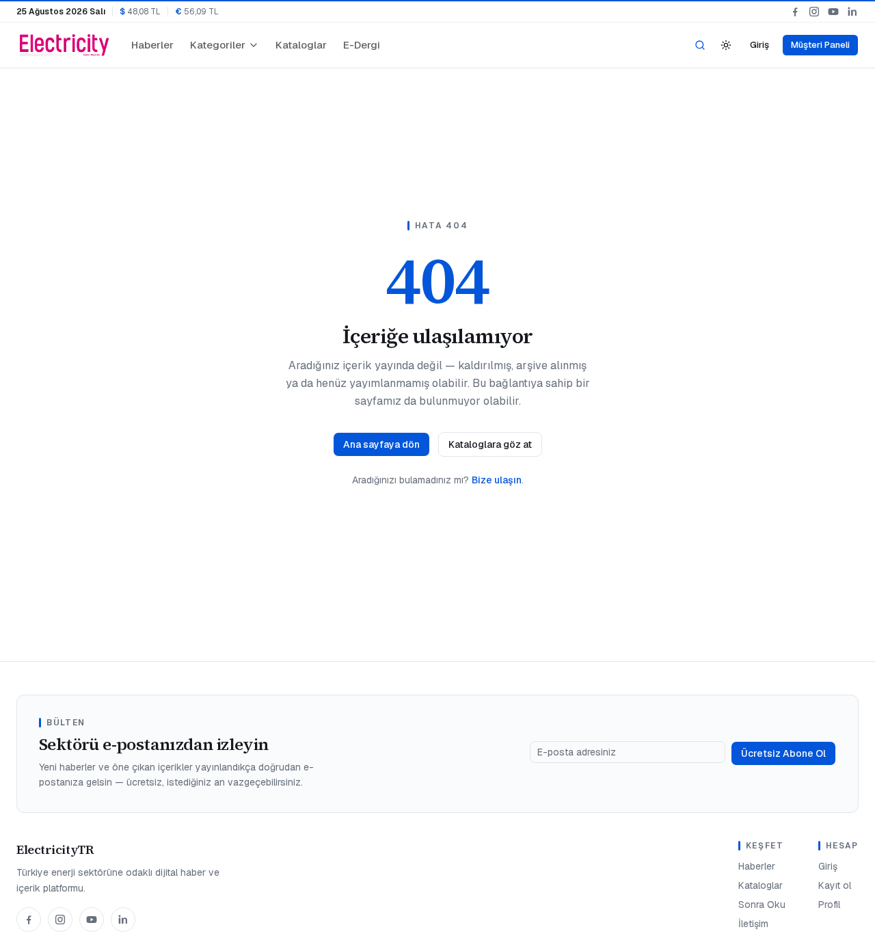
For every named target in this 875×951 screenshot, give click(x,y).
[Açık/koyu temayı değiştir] (726, 45)
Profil (829, 904)
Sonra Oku (761, 904)
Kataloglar (301, 44)
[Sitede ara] (700, 45)
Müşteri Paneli (820, 45)
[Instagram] (814, 11)
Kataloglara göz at (490, 444)
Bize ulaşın (497, 480)
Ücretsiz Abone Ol (783, 753)
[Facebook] (795, 11)
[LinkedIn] (852, 11)
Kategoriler (217, 44)
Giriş (759, 45)
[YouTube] (833, 11)
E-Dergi (361, 44)
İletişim (753, 923)
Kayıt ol (834, 885)
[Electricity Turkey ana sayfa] (64, 45)
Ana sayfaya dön (381, 444)
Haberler (152, 44)
